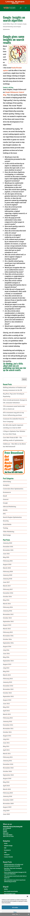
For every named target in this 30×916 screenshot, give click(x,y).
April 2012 (6, 711)
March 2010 (7, 789)
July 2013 (6, 668)
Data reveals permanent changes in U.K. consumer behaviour (15, 873)
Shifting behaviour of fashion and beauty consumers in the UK (13, 865)
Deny (15, 912)
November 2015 (8, 614)
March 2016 (7, 604)
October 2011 (7, 732)
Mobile (5, 510)
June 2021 (6, 554)
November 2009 (8, 803)
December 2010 (8, 764)
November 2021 (8, 550)
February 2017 (8, 589)
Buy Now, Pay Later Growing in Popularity (13, 869)
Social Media (7, 524)
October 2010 (7, 771)
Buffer (6, 889)
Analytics (20, 24)
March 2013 (7, 675)
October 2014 (7, 639)
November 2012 (8, 689)
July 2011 (6, 739)
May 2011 (6, 746)
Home (5, 843)
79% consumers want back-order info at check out (15, 876)
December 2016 (8, 593)
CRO (5, 852)
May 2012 (6, 707)
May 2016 (6, 600)
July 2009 (6, 811)
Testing (5, 528)
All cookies (15, 907)
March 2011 (7, 753)
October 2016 (7, 596)
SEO (5, 848)
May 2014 (6, 657)
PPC (4, 514)
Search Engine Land (9, 893)
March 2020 (7, 568)
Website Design (8, 845)
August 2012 (7, 700)
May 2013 (6, 671)
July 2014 (6, 650)
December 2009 (8, 800)
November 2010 (8, 768)
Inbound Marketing (8, 26)
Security (6, 521)
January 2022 (7, 543)
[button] (27, 896)
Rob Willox (7, 24)
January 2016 (7, 611)
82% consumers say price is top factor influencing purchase (15, 880)
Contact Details (8, 857)
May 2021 (6, 557)
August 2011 (7, 736)
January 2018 (7, 579)
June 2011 (6, 743)
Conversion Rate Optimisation (13, 489)
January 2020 (7, 575)
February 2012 (8, 718)
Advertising (7, 481)
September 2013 (8, 661)
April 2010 (6, 786)
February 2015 (8, 632)
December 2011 (8, 725)
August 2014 (7, 646)
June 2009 (6, 814)
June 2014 (6, 653)
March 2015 (7, 629)
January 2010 (7, 796)
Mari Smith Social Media (11, 891)
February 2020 (8, 571)
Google (24, 24)
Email (5, 496)
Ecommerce (7, 492)
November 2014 (8, 636)
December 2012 (8, 686)
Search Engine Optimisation (12, 517)
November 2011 (8, 728)
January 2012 (7, 721)
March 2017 (7, 586)
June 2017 (6, 582)
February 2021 (8, 561)
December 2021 (8, 547)
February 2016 (8, 607)
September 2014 (8, 643)
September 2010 (8, 775)
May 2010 (6, 782)
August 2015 (7, 625)
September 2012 (8, 696)
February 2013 (8, 679)
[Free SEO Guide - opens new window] (14, 474)
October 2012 (7, 693)
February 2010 (8, 793)
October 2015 (7, 618)
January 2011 (7, 761)
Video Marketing (8, 532)
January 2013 (7, 682)
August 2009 (7, 807)
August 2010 (7, 778)
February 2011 (8, 757)
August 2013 (7, 664)
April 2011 (6, 750)
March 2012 (7, 714)
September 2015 (8, 621)
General (5, 499)
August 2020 (7, 564)
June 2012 (6, 704)
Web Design (7, 535)
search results (14, 370)
